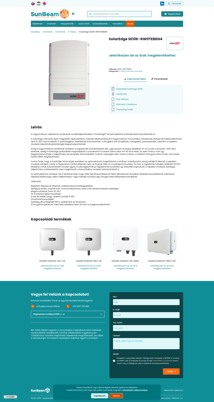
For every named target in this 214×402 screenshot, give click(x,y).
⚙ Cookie (10, 397)
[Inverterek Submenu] (57, 24)
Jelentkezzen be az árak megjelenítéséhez (142, 55)
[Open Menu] (73, 14)
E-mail (117, 310)
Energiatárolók (67, 23)
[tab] (135, 79)
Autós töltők (83, 23)
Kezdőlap (35, 31)
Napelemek (37, 23)
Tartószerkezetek (99, 23)
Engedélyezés (100, 396)
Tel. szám (117, 323)
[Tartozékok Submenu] (124, 24)
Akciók (130, 23)
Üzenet (117, 336)
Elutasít (116, 396)
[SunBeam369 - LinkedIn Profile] (162, 4)
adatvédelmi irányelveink (163, 361)
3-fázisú (72, 31)
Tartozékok (117, 23)
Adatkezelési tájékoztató (173, 390)
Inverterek (51, 23)
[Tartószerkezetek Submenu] (109, 24)
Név (115, 297)
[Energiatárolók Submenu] (75, 24)
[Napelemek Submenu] (44, 24)
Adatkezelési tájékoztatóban (135, 390)
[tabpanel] (146, 99)
